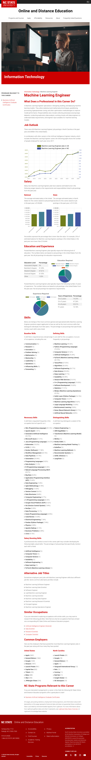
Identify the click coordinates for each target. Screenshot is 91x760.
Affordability (38, 18)
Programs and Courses (16, 18)
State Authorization (53, 736)
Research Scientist (32, 631)
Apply (29, 18)
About (58, 18)
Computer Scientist (32, 634)
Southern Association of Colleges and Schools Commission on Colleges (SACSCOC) (77, 736)
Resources (49, 18)
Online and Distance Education (45, 11)
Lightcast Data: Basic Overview (68, 709)
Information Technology (31, 92)
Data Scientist (30, 629)
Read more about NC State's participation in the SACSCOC (75, 744)
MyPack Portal (51, 732)
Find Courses (32, 736)
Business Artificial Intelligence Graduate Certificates (10, 102)
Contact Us (31, 732)
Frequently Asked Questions (72, 18)
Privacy (49, 729)
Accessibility (32, 729)
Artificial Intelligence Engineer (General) (39, 626)
